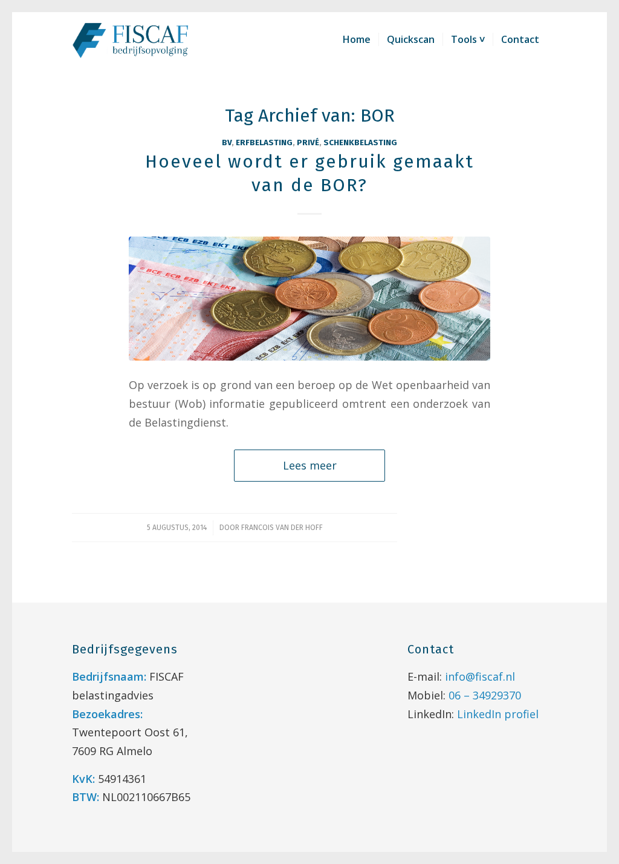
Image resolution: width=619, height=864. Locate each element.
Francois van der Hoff (282, 527)
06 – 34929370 (485, 695)
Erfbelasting (264, 142)
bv (227, 142)
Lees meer (310, 465)
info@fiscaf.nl (480, 676)
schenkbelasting (360, 142)
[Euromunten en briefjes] (309, 299)
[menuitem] (356, 39)
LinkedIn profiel (498, 714)
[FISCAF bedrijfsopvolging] (131, 39)
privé (308, 142)
